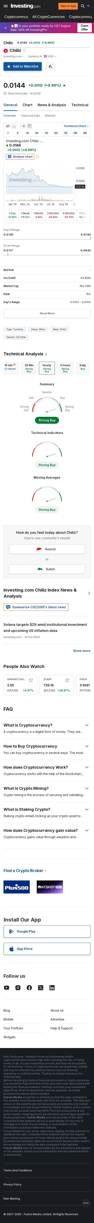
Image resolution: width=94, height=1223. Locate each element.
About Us (57, 1010)
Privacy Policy (12, 1184)
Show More (47, 313)
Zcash (47, 679)
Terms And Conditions (17, 1170)
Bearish (50, 549)
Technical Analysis (23, 353)
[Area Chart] (14, 126)
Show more (82, 651)
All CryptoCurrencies (48, 17)
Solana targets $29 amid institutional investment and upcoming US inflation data (45, 627)
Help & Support (61, 1028)
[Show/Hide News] (29, 126)
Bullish (50, 569)
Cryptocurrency (16, 17)
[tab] (10, 368)
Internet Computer (19, 679)
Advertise (57, 1019)
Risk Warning (11, 1198)
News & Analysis (52, 105)
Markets (50, 115)
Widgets (9, 1037)
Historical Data (30, 115)
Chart (27, 105)
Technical (79, 105)
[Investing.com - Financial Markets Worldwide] (25, 6)
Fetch (83, 679)
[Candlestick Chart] (7, 126)
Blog (6, 1010)
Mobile (8, 1019)
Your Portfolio (13, 1028)
